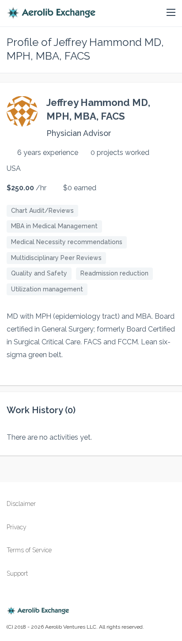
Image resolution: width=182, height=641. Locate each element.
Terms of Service (29, 550)
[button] (171, 12)
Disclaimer (21, 503)
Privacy (17, 527)
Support (17, 573)
